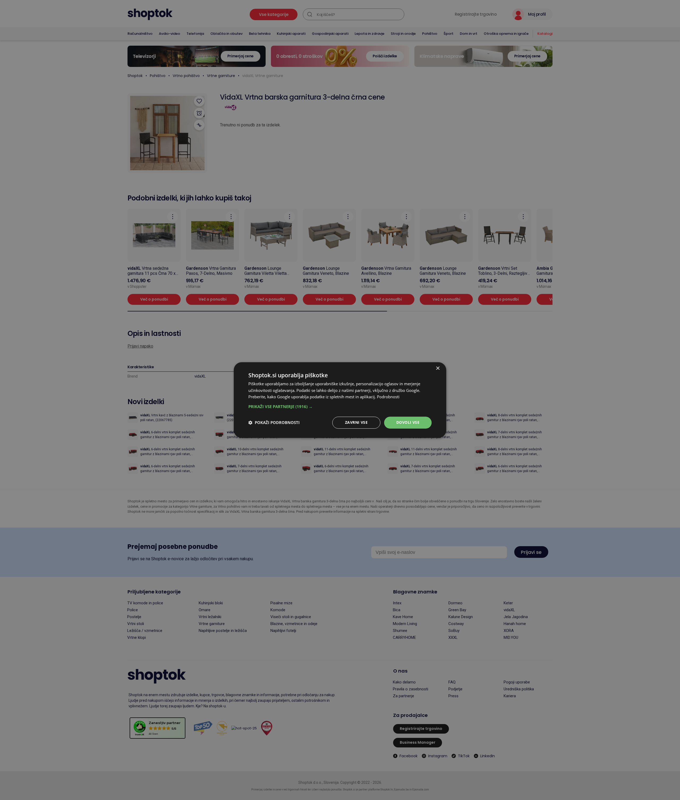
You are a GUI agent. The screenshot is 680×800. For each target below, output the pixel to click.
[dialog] (340, 400)
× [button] (438, 368)
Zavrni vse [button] (356, 422)
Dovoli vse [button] (407, 422)
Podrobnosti (388, 397)
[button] (340, 406)
